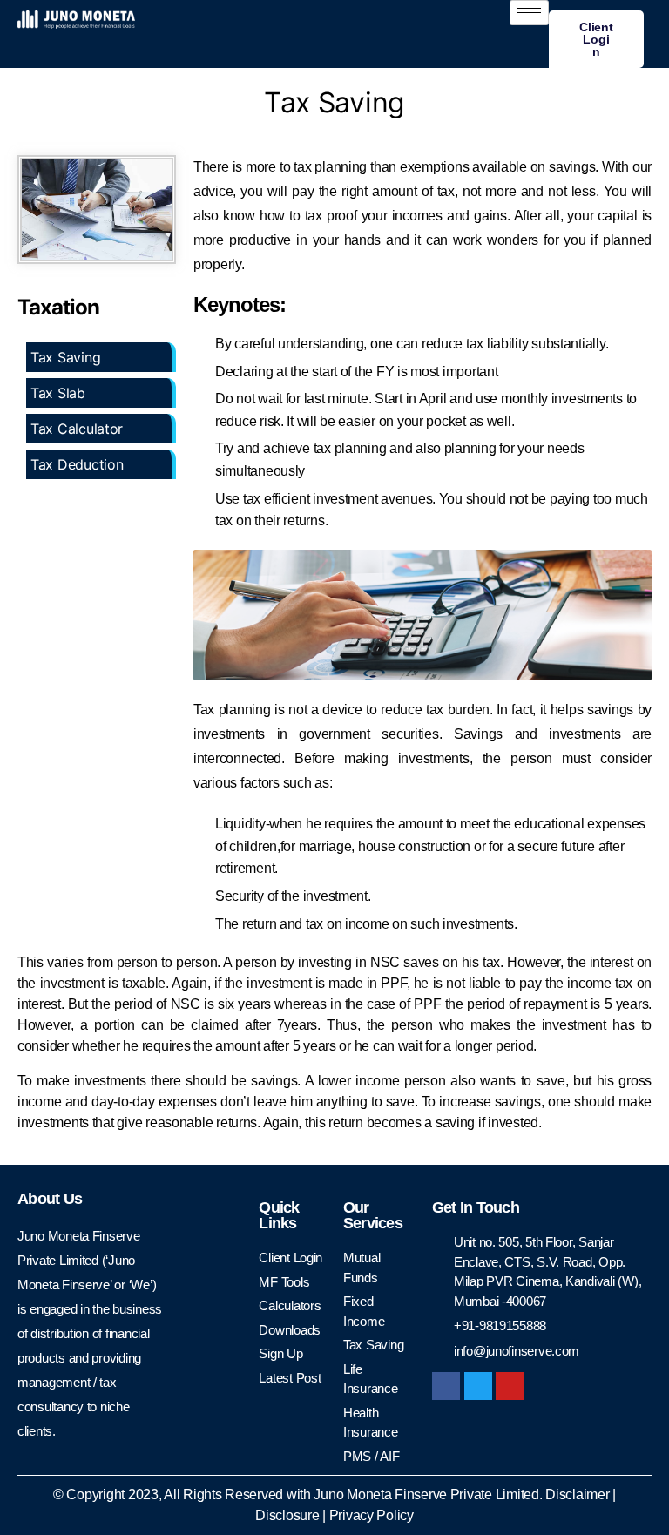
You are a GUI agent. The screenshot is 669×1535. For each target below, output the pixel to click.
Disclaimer (577, 1494)
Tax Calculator (76, 428)
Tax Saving (65, 357)
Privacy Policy (371, 1515)
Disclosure (287, 1515)
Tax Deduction (77, 464)
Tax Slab (57, 393)
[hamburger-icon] (529, 12)
